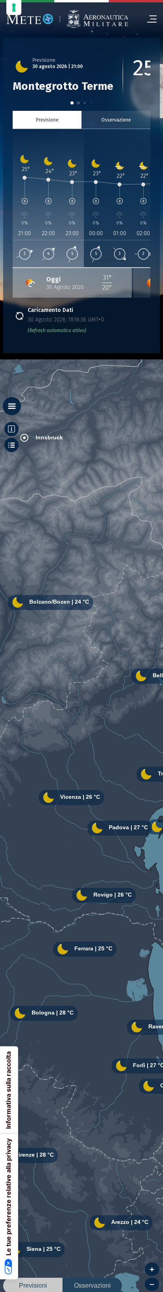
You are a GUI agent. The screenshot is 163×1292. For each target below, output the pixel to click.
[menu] (149, 19)
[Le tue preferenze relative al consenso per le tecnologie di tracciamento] (13, 7)
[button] (72, 102)
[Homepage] (29, 19)
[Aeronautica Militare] (97, 19)
